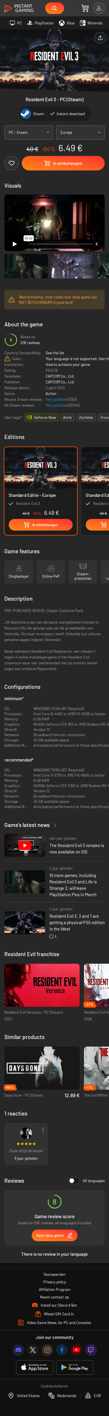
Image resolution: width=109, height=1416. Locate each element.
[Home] (18, 8)
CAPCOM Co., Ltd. (60, 376)
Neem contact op (54, 1297)
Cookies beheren (54, 1386)
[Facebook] (62, 1350)
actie (67, 417)
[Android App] (74, 1367)
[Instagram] (47, 1350)
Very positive (56, 399)
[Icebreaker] (26, 1133)
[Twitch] (91, 1350)
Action (51, 393)
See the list (55, 353)
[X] (33, 1350)
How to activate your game (68, 364)
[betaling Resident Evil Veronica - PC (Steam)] (42, 985)
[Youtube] (76, 1350)
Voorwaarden (54, 1274)
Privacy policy (54, 1282)
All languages (94, 1180)
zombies (86, 417)
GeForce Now (45, 417)
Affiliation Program (54, 1289)
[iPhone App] (34, 1367)
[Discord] (18, 1350)
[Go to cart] (85, 8)
